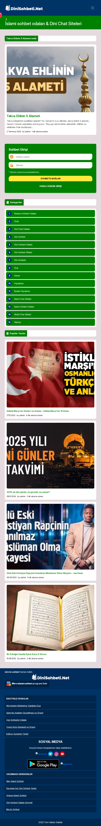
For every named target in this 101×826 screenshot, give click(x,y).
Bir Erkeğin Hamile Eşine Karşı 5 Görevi (26, 654)
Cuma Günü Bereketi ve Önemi (20, 727)
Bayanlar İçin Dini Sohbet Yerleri (21, 788)
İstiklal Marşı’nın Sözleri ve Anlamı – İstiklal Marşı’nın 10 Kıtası (38, 411)
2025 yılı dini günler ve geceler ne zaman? (28, 492)
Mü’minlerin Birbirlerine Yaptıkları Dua (23, 705)
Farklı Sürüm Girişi (51, 186)
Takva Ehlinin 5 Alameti (23, 116)
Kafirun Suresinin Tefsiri (17, 734)
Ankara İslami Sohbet (16, 795)
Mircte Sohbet (12, 809)
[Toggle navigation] (92, 8)
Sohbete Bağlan (50, 178)
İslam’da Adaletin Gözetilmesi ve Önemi (24, 713)
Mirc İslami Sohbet (15, 781)
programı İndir (29, 683)
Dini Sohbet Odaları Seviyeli (19, 802)
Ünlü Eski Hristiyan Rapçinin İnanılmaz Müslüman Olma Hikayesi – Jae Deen (45, 573)
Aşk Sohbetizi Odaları (16, 720)
